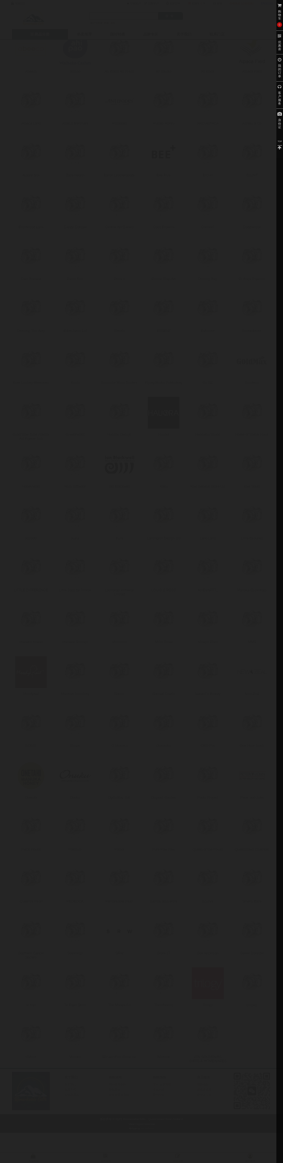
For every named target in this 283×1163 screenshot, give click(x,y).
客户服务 (280, 98)
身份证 (280, 123)
